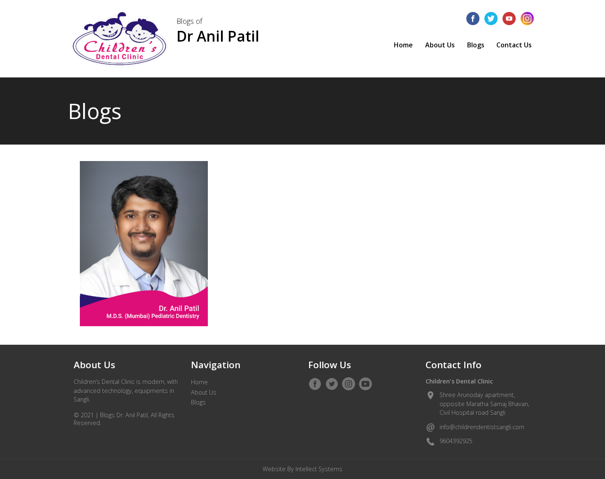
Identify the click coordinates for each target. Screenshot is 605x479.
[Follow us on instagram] (527, 18)
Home (403, 44)
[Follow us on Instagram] (348, 383)
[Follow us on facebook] (472, 18)
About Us (440, 44)
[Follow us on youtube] (509, 18)
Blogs (475, 44)
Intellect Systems (319, 469)
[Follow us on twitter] (491, 18)
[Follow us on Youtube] (365, 383)
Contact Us (514, 44)
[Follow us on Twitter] (331, 383)
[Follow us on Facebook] (314, 383)
